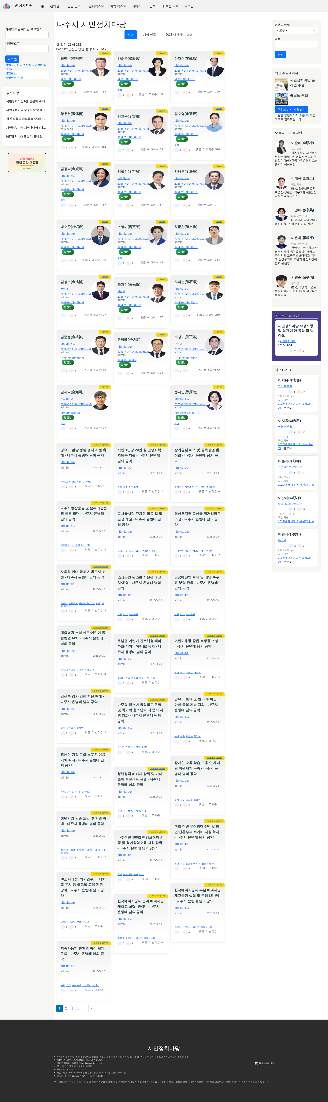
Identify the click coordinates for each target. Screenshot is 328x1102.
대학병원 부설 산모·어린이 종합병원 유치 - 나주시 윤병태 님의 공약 (83, 638)
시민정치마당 (22, 5)
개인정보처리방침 (75, 1059)
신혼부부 (190, 863)
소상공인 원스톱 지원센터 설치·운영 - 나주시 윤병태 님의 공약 (139, 582)
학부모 (87, 481)
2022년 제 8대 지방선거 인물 (296, 484)
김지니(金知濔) (72, 392)
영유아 (79, 481)
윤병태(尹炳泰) (128, 339)
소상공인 (179, 487)
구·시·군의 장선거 (126, 360)
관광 (200, 550)
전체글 (54, 6)
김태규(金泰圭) (302, 178)
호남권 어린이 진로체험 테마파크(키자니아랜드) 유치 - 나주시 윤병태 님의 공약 (139, 646)
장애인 (86, 791)
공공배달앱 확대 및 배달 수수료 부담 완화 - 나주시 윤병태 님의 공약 (196, 582)
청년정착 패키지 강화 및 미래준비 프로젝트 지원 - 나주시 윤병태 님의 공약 (139, 779)
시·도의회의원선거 (71, 79)
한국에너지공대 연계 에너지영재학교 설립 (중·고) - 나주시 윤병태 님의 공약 (140, 906)
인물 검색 (74, 6)
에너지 (196, 927)
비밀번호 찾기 (14, 77)
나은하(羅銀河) (302, 237)
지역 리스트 (118, 6)
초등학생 (179, 927)
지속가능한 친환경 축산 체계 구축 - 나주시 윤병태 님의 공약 (82, 953)
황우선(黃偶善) (72, 113)
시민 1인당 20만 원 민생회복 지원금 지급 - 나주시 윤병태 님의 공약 (139, 455)
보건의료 (70, 481)
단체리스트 (96, 6)
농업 (63, 985)
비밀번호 (11, 43)
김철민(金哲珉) (128, 171)
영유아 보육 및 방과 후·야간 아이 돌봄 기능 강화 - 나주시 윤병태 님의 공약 (196, 704)
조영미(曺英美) (128, 226)
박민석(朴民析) (289, 534)
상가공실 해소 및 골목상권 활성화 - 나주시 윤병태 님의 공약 (196, 455)
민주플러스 (73, 1075)
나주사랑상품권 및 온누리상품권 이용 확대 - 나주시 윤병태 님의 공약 (84, 513)
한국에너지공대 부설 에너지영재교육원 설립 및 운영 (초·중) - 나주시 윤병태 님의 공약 (197, 895)
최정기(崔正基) (185, 336)
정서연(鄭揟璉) (185, 392)
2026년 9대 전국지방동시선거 (78, 70)
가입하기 (11, 64)
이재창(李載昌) (185, 58)
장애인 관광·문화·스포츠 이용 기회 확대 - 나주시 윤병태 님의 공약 (83, 760)
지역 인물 (149, 34)
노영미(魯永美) (302, 210)
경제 (119, 487)
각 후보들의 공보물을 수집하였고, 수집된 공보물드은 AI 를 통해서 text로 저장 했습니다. (27, 118)
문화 (147, 678)
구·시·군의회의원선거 (72, 134)
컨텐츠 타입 (282, 24)
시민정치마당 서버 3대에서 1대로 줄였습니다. (27, 127)
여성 (119, 90)
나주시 (105, 53)
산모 (78, 669)
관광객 (188, 550)
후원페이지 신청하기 (291, 110)
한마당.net (97, 1075)
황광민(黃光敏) (128, 284)
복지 (63, 481)
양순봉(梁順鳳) (128, 58)
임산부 (79, 728)
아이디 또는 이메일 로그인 (22, 29)
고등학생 (130, 938)
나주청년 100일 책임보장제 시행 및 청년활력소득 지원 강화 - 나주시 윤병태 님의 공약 (140, 843)
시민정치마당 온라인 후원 (302, 82)
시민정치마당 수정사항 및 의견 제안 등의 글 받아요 (27, 110)
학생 (78, 921)
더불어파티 (85, 1075)
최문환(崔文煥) (185, 226)
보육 (182, 736)
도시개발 (210, 487)
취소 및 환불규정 (94, 1059)
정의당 (295, 283)
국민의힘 (296, 149)
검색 (153, 6)
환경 (68, 985)
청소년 (120, 747)
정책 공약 (97, 444)
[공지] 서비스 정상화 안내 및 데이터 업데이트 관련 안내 (27, 136)
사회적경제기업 (87, 603)
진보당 (64, 288)
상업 (197, 487)
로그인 (189, 6)
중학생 (188, 927)
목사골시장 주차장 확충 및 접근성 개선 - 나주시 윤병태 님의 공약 (139, 519)
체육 (80, 791)
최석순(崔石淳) (185, 281)
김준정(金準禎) (72, 336)
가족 (92, 669)
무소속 (178, 343)
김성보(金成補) (72, 281)
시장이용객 (145, 550)
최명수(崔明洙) (72, 58)
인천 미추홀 (285, 386)
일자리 (64, 603)
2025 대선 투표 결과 (179, 34)
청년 (119, 810)
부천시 (282, 540)
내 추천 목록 (170, 6)
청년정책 (135, 747)
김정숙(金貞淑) (72, 168)
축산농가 (76, 985)
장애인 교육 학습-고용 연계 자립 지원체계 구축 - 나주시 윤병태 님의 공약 (197, 768)
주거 (198, 863)
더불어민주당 (68, 65)
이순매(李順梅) (302, 142)
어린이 (85, 669)
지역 (131, 34)
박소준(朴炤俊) (72, 226)
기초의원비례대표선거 (73, 412)
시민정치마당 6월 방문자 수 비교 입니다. (27, 101)
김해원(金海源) (185, 171)
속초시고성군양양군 (290, 467)
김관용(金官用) (128, 116)
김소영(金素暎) (185, 113)
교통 (119, 550)
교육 (141, 678)
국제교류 (70, 921)
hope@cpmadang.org (90, 1062)
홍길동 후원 (299, 95)
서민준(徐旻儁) (302, 277)
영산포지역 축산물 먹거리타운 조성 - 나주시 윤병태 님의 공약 (197, 519)
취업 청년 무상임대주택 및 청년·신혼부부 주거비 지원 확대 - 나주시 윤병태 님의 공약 (196, 832)
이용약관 (61, 1059)
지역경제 (208, 550)
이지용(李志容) (289, 380)
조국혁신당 (123, 178)
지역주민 (133, 487)
